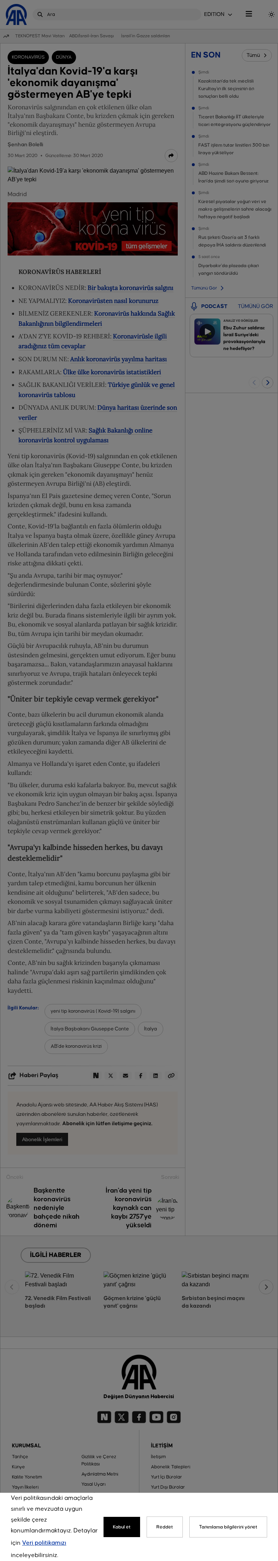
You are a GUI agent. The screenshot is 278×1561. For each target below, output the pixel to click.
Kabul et (122, 1527)
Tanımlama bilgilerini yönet (228, 1527)
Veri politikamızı (44, 1543)
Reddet (164, 1527)
